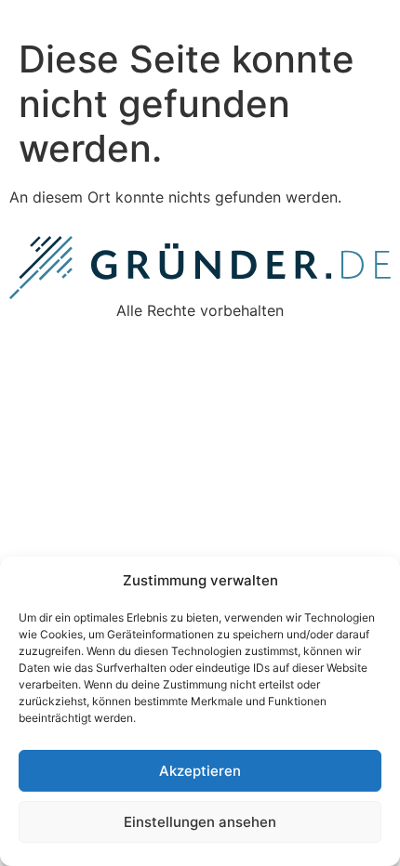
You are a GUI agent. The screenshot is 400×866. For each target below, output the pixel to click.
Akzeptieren (200, 771)
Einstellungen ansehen (200, 822)
